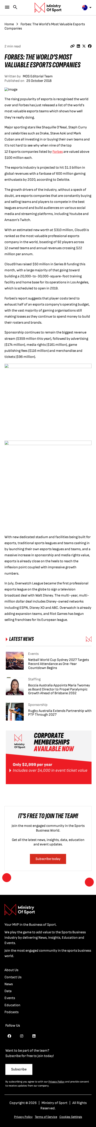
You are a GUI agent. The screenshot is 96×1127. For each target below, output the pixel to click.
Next (89, 882)
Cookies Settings (70, 1117)
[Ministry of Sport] (48, 7)
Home (9, 24)
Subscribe (19, 1069)
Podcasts (11, 1012)
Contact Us (12, 977)
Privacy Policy (56, 1081)
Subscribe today (48, 859)
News (8, 984)
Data (8, 991)
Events (9, 998)
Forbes (57, 152)
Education (12, 1005)
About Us (11, 970)
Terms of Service (46, 1117)
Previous (6, 877)
